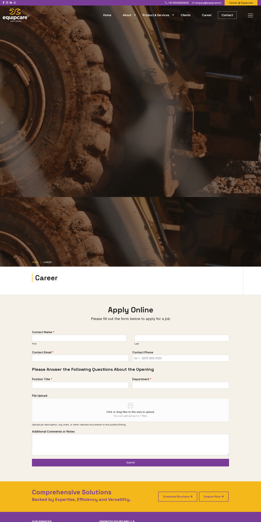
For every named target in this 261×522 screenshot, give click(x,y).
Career (207, 15)
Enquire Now (212, 496)
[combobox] (136, 358)
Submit (130, 462)
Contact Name (43, 332)
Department (141, 379)
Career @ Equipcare (241, 2)
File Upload (39, 395)
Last (136, 343)
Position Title (42, 379)
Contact (227, 15)
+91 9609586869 (178, 2)
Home (107, 15)
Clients (186, 15)
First (34, 343)
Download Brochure (176, 496)
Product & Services (156, 15)
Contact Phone (142, 352)
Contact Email (43, 352)
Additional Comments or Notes (53, 431)
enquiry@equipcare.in (208, 2)
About (127, 15)
